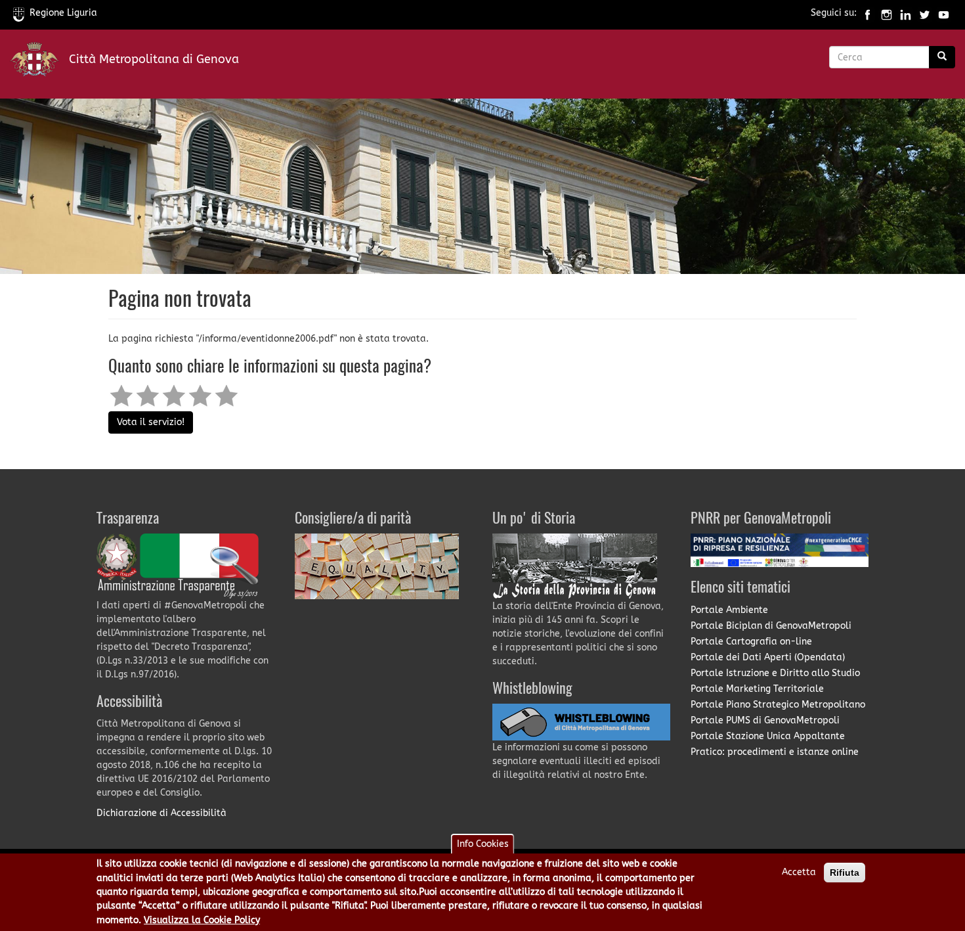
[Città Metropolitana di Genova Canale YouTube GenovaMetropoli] (943, 12)
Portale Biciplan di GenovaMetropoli (771, 625)
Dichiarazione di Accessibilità (161, 813)
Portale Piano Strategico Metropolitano (778, 704)
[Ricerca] (942, 57)
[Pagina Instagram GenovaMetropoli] (886, 12)
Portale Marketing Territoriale (757, 688)
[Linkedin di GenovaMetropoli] (905, 12)
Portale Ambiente (729, 610)
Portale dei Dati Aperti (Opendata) (768, 657)
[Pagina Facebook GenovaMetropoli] (867, 12)
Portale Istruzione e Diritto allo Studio (775, 673)
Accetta (799, 872)
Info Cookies (483, 844)
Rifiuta (844, 872)
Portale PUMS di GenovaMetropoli (765, 720)
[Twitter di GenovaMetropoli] (924, 12)
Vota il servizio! (150, 422)
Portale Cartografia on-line (751, 641)
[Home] (39, 62)
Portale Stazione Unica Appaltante (768, 736)
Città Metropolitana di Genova (154, 59)
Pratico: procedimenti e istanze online (775, 752)
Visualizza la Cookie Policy (202, 920)
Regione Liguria (63, 12)
